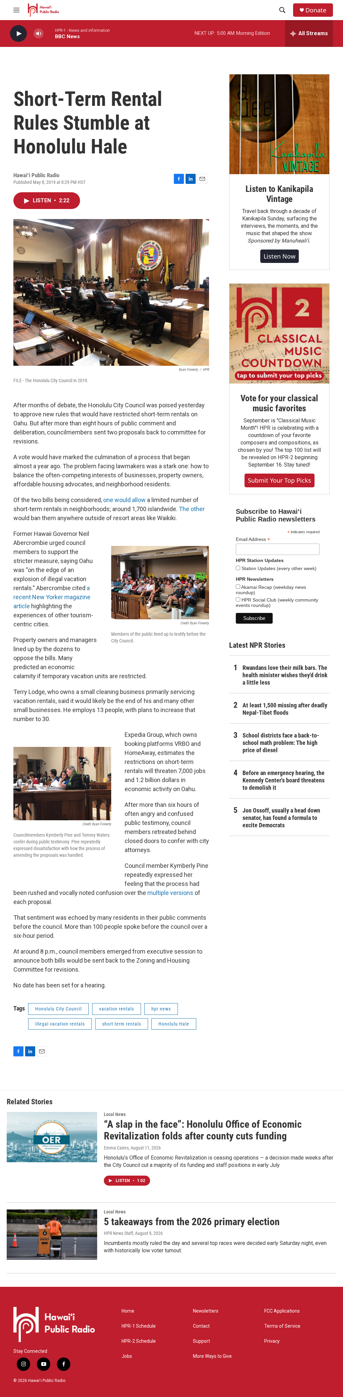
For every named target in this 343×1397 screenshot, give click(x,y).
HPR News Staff (118, 1233)
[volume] (38, 33)
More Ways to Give (212, 1356)
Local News (115, 1114)
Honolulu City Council (58, 1008)
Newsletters (205, 1311)
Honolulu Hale (173, 1024)
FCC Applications (282, 1311)
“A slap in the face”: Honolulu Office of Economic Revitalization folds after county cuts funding (203, 1130)
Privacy (272, 1341)
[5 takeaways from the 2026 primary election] (52, 1234)
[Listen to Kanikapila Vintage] (279, 124)
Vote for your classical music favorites (279, 403)
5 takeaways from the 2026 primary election (192, 1222)
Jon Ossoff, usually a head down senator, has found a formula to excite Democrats (281, 818)
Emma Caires (116, 1147)
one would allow (124, 499)
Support (201, 1341)
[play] (18, 34)
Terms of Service (282, 1326)
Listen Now (279, 256)
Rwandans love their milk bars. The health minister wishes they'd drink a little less (285, 675)
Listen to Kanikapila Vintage (279, 194)
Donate (315, 10)
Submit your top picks (279, 480)
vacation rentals (116, 1008)
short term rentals (121, 1024)
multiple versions (170, 892)
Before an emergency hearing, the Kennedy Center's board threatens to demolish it (284, 780)
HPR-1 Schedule (139, 1326)
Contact (201, 1326)
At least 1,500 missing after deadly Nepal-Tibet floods (285, 709)
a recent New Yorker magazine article (51, 597)
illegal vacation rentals (60, 1024)
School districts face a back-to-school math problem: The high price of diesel (281, 743)
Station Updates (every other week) (278, 568)
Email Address (253, 539)
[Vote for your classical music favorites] (279, 333)
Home (128, 1311)
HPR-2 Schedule (139, 1341)
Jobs (127, 1356)
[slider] (49, 33)
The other (192, 508)
